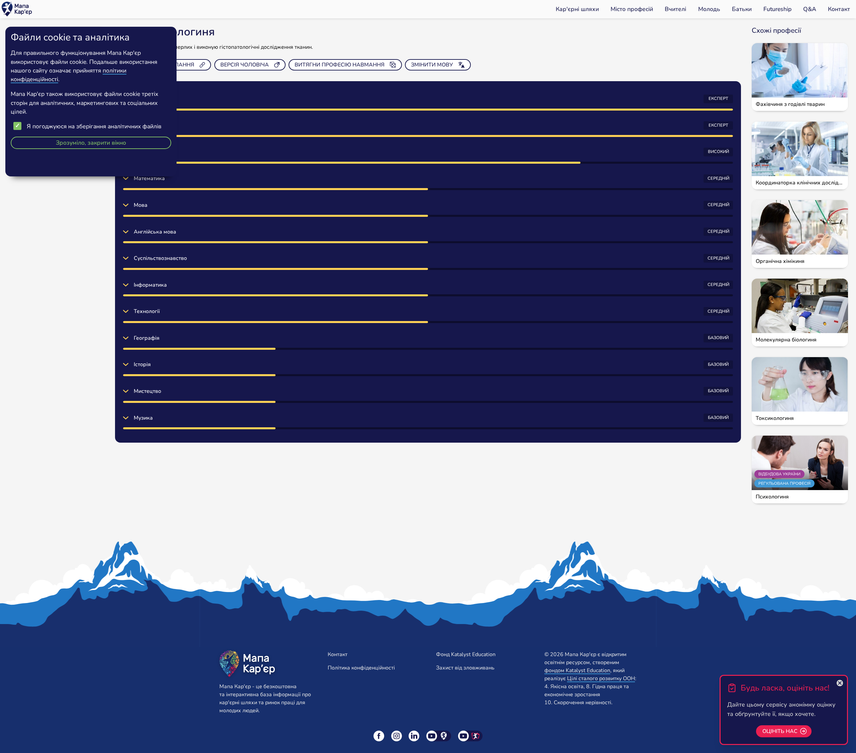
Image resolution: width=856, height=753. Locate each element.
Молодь (709, 9)
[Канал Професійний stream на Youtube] (470, 736)
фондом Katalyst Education (577, 670)
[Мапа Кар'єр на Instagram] (396, 736)
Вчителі (675, 9)
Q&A (809, 9)
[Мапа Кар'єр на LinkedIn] (414, 736)
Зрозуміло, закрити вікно (91, 143)
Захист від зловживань (465, 667)
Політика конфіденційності (361, 667)
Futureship (777, 9)
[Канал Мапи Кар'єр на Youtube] (438, 736)
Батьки (742, 9)
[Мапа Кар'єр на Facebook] (378, 736)
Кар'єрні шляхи (577, 9)
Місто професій (632, 9)
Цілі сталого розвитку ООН (601, 678)
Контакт (839, 9)
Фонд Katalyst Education (466, 654)
